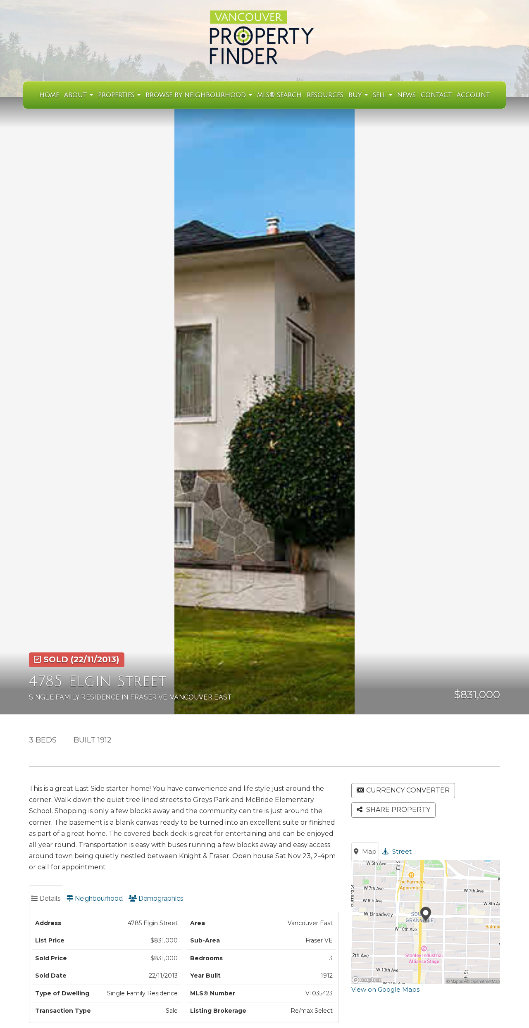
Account (473, 95)
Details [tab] (49, 898)
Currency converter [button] (408, 790)
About (76, 95)
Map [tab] (368, 851)
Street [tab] (401, 851)
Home (49, 95)
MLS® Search (279, 95)
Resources (325, 95)
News (406, 95)
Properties (117, 95)
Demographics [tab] (160, 898)
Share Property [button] (397, 810)
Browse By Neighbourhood (196, 95)
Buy (356, 95)
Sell (380, 95)
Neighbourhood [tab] (98, 898)
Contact (436, 95)
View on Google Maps (385, 989)
